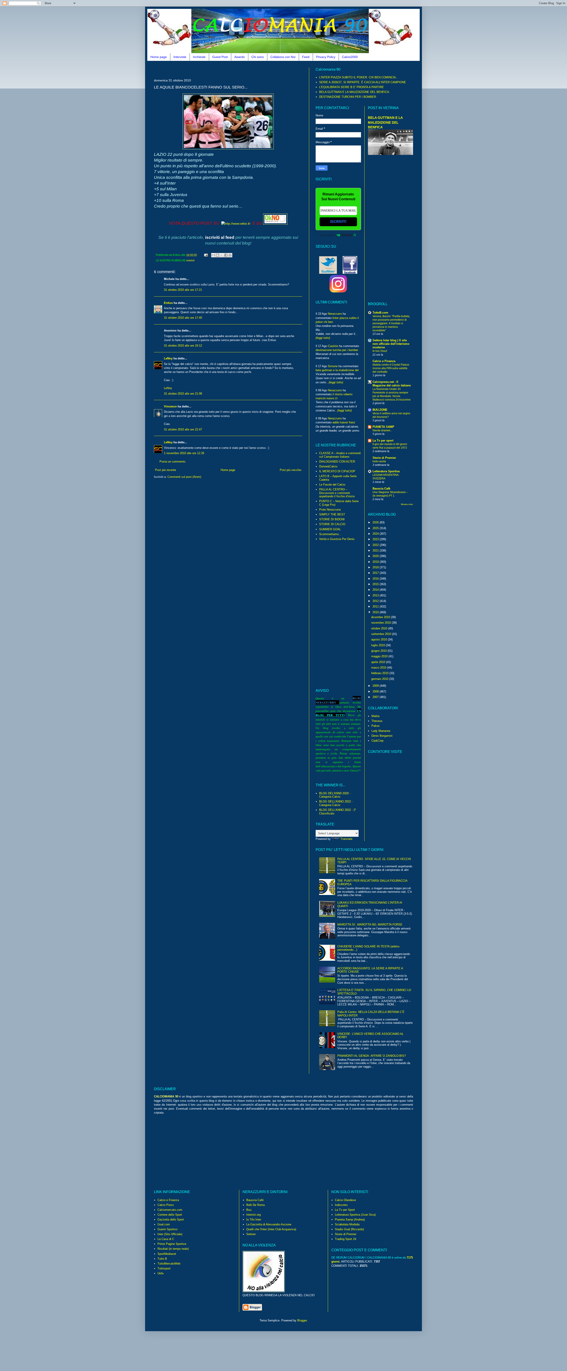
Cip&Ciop (377, 740)
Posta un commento (172, 461)
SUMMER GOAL (330, 529)
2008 (376, 691)
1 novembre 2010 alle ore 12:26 (184, 453)
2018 (376, 567)
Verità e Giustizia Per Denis (337, 539)
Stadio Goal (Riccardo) (349, 1229)
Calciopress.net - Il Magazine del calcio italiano (392, 383)
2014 (376, 589)
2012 (376, 601)
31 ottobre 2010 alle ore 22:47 (183, 429)
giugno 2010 (379, 650)
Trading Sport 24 (345, 1239)
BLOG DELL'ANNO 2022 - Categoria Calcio (336, 803)
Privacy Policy (325, 57)
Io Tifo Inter (253, 1219)
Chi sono (257, 57)
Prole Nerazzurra (330, 509)
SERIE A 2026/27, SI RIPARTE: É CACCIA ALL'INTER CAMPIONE (362, 82)
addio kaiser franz (343, 422)
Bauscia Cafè (381, 488)
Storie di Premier (384, 457)
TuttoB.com (380, 312)
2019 (376, 561)
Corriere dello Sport (169, 1214)
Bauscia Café (255, 1200)
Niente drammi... (382, 430)
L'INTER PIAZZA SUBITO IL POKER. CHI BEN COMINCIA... (358, 77)
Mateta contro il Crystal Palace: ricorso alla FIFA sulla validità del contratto (391, 368)
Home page (158, 57)
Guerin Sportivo (167, 1229)
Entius (168, 303)
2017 (376, 573)
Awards (239, 57)
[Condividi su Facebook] (226, 255)
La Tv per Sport (345, 1209)
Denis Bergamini (381, 735)
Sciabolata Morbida (347, 1224)
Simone (333, 366)
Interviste (179, 57)
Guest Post (220, 57)
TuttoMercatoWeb (168, 1263)
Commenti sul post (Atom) (184, 476)
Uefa (160, 1273)
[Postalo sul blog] (217, 255)
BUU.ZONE (380, 409)
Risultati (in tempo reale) (173, 1248)
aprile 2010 (378, 662)
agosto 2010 (379, 639)
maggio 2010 (379, 656)
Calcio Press (165, 1205)
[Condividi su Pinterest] (230, 255)
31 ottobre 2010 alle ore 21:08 (183, 393)
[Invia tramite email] (213, 255)
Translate (346, 839)
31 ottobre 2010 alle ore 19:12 (183, 345)
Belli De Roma (255, 1205)
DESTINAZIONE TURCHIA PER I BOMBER (347, 96)
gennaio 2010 (380, 679)
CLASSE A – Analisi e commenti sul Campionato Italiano (340, 454)
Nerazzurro (335, 313)
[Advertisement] (234, 69)
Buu (248, 1209)
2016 (376, 578)
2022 (376, 545)
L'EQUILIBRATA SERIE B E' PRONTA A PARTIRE (351, 87)
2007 (376, 697)
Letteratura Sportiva (386, 471)
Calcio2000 (350, 57)
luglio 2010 (378, 645)
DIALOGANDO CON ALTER (337, 461)
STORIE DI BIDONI (332, 519)
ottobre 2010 (379, 628)
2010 (376, 612)
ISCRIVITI (338, 222)
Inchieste (199, 57)
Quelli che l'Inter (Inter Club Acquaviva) (271, 1229)
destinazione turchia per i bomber (337, 350)
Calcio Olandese (345, 1200)
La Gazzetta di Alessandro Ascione (268, 1224)
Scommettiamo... (330, 534)
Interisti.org (253, 1214)
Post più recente (165, 470)
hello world (379, 461)
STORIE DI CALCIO (332, 524)
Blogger (302, 1320)
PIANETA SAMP (383, 426)
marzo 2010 (379, 667)
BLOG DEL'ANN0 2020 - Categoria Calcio (334, 795)
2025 (376, 528)
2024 (376, 533)
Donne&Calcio (328, 466)
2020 (376, 556)
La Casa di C (165, 1239)
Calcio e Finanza (384, 361)
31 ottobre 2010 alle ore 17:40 (183, 317)
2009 (376, 685)
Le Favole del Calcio (332, 484)
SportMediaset (166, 1253)
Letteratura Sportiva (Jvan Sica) (355, 1214)
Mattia (375, 716)
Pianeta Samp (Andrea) (350, 1219)
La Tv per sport (383, 440)
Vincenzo (170, 406)
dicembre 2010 (381, 617)
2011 (376, 606)
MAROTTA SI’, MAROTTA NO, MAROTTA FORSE (369, 924)
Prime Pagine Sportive (171, 1244)
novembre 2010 (381, 622)
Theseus (377, 721)
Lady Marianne (380, 731)
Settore (251, 1234)
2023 (376, 539)
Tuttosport (164, 1268)
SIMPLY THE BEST (332, 514)
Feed (305, 57)
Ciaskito (333, 346)
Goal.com (163, 1224)
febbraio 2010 (380, 673)
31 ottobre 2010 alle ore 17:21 (183, 289)
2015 (376, 584)
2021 (376, 550)
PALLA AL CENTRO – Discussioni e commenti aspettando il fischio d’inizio (337, 493)
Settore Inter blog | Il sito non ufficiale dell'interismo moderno (391, 344)
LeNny (168, 358)
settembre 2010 (381, 634)
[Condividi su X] (221, 255)
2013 (376, 595)
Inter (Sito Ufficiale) (169, 1234)
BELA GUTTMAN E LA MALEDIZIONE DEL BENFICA (354, 92)
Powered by (327, 235)
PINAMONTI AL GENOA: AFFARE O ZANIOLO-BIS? (371, 1055)
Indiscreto (341, 1205)
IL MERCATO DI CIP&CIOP (337, 471)
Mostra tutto (407, 504)
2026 (376, 522)
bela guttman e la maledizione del (337, 370)
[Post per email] (206, 254)
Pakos (375, 725)
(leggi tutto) (323, 337)
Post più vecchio (290, 470)
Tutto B (162, 1258)
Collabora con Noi (282, 57)
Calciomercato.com (169, 1209)
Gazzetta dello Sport (170, 1219)
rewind (190, 260)
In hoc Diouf (380, 351)
